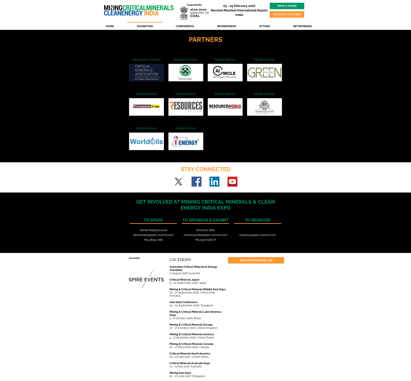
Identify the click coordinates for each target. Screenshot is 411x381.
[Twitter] (179, 182)
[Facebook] (196, 182)
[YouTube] (232, 182)
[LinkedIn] (214, 182)
